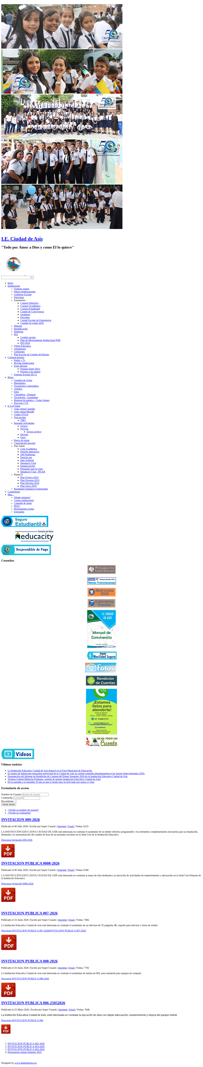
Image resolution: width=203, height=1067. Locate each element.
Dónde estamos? (22, 497)
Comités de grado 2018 (32, 323)
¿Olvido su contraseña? (19, 812)
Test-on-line (20, 417)
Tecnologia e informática (26, 386)
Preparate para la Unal (31, 469)
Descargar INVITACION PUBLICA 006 (22, 1020)
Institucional (14, 286)
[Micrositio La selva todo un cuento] (101, 741)
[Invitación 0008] (8, 901)
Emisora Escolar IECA (25, 374)
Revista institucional (24, 363)
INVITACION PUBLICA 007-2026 (29, 913)
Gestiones (25, 314)
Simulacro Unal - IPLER (32, 471)
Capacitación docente (24, 443)
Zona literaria (20, 366)
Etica (16, 391)
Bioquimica (20, 383)
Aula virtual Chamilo (24, 408)
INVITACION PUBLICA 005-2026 (26, 1043)
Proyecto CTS (21, 403)
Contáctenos (14, 491)
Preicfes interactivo (29, 451)
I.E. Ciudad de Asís (22, 239)
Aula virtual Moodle (24, 411)
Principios (19, 297)
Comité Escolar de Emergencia (35, 320)
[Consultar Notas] (34, 540)
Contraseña (7, 797)
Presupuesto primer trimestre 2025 (25, 1052)
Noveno (24, 428)
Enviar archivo (34, 431)
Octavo (24, 426)
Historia (18, 326)
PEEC (17, 506)
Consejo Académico (30, 306)
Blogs (10, 377)
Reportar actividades (24, 423)
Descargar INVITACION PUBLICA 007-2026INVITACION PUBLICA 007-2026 (43, 930)
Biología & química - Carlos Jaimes (31, 400)
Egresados (19, 511)
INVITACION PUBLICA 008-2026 (29, 961)
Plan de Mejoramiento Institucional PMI (40, 340)
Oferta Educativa (22, 346)
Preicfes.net (26, 457)
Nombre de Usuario (11, 794)
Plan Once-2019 (28, 486)
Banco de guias (21, 440)
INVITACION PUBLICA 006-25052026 (33, 1003)
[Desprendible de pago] (26, 554)
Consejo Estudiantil (30, 308)
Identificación (21, 328)
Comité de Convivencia (32, 311)
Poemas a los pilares (30, 371)
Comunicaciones (16, 357)
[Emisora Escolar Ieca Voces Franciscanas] (101, 583)
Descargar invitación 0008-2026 (17, 883)
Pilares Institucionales (25, 291)
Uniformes (19, 351)
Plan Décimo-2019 (29, 483)
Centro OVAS (21, 414)
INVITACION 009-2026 (20, 820)
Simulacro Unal (28, 463)
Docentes (25, 317)
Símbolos (18, 331)
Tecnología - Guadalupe (26, 397)
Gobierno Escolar (23, 294)
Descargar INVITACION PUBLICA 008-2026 (25, 978)
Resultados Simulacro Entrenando (31, 489)
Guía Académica (28, 449)
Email (71, 826)
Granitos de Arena (23, 380)
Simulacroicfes (27, 466)
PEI (16, 334)
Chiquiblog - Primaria (25, 394)
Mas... (11, 494)
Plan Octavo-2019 (29, 477)
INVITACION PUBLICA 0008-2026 (30, 863)
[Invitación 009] (8, 856)
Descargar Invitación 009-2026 (16, 840)
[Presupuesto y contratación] (102, 573)
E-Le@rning (14, 406)
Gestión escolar (28, 337)
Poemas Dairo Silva (30, 368)
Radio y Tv (19, 360)
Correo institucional (24, 500)
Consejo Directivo (29, 303)
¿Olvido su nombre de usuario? (23, 810)
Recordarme (7, 801)
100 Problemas (27, 454)
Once (23, 437)
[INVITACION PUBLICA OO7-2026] (8, 949)
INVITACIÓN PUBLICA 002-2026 (26, 1049)
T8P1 (23, 420)
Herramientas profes (24, 509)
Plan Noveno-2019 (29, 480)
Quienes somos (21, 288)
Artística (18, 388)
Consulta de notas (23, 503)
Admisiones (20, 348)
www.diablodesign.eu (25, 1063)
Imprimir (62, 826)
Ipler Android (27, 460)
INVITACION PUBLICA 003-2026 (26, 1046)
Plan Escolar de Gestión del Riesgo (31, 354)
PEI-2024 (25, 343)
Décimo (24, 434)
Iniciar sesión (9, 804)
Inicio (10, 283)
